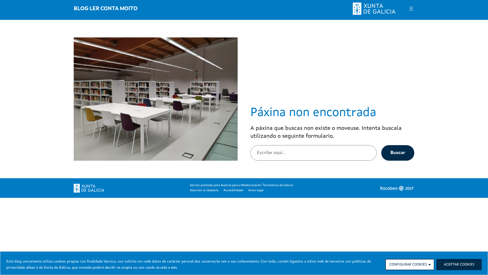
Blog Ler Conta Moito (105, 8)
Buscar (397, 152)
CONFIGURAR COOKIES (408, 264)
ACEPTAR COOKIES (459, 264)
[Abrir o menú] (411, 9)
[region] (244, 263)
